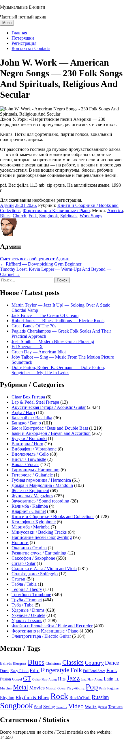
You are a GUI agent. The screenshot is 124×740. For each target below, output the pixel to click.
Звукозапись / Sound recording (40, 500)
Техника (115, 706)
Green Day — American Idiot (39, 351)
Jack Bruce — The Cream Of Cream (45, 315)
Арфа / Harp (23, 412)
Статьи (18, 578)
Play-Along (75, 688)
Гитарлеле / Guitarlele (32, 474)
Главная (19, 32)
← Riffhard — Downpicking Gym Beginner (40, 263)
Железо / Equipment (30, 490)
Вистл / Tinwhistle (29, 459)
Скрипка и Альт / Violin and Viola (44, 568)
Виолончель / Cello (30, 454)
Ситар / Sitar (23, 563)
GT (27, 678)
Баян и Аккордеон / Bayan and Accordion (51, 433)
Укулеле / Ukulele (28, 615)
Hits (61, 678)
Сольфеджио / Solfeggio (35, 573)
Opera (61, 688)
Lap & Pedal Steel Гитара (35, 402)
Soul (38, 706)
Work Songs (91, 215)
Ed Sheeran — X (27, 346)
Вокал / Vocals (25, 464)
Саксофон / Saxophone (33, 558)
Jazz (73, 678)
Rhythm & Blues (32, 697)
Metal (20, 687)
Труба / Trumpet (27, 599)
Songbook (48, 215)
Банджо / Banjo (26, 422)
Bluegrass (20, 663)
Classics (73, 662)
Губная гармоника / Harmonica (41, 480)
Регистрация (24, 43)
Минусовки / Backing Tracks (39, 532)
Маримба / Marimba (31, 526)
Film (35, 670)
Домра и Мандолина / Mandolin (42, 485)
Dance (112, 663)
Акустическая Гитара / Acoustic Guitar (49, 407)
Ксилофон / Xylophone (34, 521)
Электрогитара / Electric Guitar (41, 636)
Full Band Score (94, 671)
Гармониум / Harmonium (35, 469)
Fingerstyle (55, 670)
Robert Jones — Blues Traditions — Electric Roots (58, 320)
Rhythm (7, 697)
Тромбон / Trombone (31, 594)
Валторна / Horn (27, 443)
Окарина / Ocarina (29, 547)
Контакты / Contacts (31, 48)
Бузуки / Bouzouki (29, 438)
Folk (33, 215)
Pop (92, 686)
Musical (51, 688)
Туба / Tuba (22, 604)
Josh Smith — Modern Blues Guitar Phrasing (53, 341)
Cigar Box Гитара (28, 396)
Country (94, 662)
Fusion (5, 679)
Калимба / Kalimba (30, 506)
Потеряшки (23, 38)
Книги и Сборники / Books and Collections (53, 516)
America (115, 210)
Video (76, 706)
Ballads (6, 663)
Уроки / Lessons (27, 620)
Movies (37, 688)
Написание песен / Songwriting (42, 537)
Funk (111, 670)
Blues (5, 215)
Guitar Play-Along (44, 679)
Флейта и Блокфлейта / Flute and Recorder (52, 625)
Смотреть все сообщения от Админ (34, 258)
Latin (108, 679)
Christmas (53, 663)
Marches (6, 688)
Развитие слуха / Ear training (39, 552)
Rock (59, 696)
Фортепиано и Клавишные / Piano (56, 210)
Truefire (61, 707)
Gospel (17, 679)
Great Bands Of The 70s (34, 325)
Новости (20, 542)
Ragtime (113, 688)
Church (19, 215)
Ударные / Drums (28, 610)
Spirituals (68, 215)
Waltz (91, 706)
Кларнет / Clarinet (29, 511)
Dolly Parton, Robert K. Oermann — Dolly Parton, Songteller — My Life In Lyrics (58, 370)
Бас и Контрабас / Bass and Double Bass (50, 428)
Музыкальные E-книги (22, 7)
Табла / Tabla (24, 584)
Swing (49, 706)
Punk (102, 688)
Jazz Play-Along (92, 679)
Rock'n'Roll (80, 697)
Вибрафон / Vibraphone (34, 448)
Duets (4, 671)
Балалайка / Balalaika (32, 417)
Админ (7, 205)
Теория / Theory (27, 589)
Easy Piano (19, 670)
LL (116, 679)
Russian (100, 697)
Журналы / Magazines (32, 495)
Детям (102, 707)
